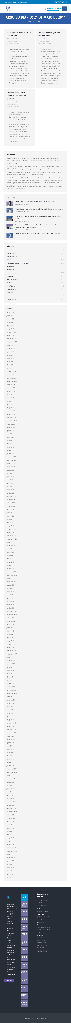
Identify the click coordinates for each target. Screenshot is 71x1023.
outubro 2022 (10, 463)
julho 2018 (9, 628)
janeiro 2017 (10, 687)
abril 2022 (9, 483)
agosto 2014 (10, 782)
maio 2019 (9, 595)
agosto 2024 (10, 391)
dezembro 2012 (11, 848)
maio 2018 (9, 634)
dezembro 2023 (11, 417)
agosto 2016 (10, 703)
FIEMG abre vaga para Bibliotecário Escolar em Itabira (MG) (34, 202)
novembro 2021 (11, 500)
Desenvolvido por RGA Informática (35, 1018)
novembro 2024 (11, 381)
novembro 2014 (11, 772)
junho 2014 (10, 789)
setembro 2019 (11, 582)
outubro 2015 (10, 736)
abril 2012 (9, 874)
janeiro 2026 (10, 335)
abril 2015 (9, 756)
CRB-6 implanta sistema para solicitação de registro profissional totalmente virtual (33, 169)
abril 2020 (9, 559)
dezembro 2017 (11, 651)
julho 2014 (9, 785)
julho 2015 (9, 746)
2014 (34, 21)
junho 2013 (10, 828)
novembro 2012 (11, 851)
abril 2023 (9, 444)
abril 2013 (9, 835)
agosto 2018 (10, 624)
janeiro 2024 (10, 414)
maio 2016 (9, 713)
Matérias (9, 39)
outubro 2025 (10, 345)
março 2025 (10, 368)
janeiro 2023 (10, 454)
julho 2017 (9, 667)
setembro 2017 (11, 661)
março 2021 (10, 526)
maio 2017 (9, 674)
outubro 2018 (10, 618)
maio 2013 (9, 831)
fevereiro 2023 (11, 450)
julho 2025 (9, 355)
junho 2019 (10, 592)
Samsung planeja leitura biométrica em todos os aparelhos (16, 95)
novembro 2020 (11, 539)
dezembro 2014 (11, 769)
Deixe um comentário (12, 43)
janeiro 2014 (10, 805)
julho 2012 (9, 864)
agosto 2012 (10, 861)
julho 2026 (9, 316)
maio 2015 (9, 752)
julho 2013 (9, 825)
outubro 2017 (10, 657)
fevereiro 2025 (11, 371)
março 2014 (10, 798)
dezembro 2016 (11, 690)
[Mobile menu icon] (64, 8)
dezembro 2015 (11, 729)
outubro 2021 (10, 503)
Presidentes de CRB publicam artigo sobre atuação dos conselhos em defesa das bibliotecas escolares (37, 226)
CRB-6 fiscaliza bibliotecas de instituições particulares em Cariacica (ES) (38, 233)
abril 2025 (9, 365)
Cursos (40, 39)
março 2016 (10, 720)
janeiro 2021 (10, 532)
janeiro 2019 (10, 608)
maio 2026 (9, 322)
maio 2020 (9, 555)
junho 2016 (10, 710)
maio (38, 21)
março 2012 (10, 877)
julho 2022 (9, 473)
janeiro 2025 (10, 375)
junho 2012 (10, 867)
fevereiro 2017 (11, 684)
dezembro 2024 (11, 378)
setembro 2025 (11, 348)
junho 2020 (10, 552)
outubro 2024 (10, 385)
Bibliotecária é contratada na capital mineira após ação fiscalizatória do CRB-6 (38, 217)
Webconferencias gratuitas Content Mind (49, 34)
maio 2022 (9, 480)
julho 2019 (9, 588)
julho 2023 (9, 434)
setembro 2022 (11, 467)
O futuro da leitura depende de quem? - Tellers (21, 172)
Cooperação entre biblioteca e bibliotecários (18, 34)
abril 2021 (9, 523)
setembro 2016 (11, 700)
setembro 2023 (11, 427)
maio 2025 (9, 362)
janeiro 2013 (10, 844)
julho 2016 (9, 706)
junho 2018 (10, 631)
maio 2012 (9, 871)
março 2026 (10, 329)
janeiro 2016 (10, 726)
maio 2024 (9, 401)
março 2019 (10, 601)
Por (16, 39)
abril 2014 (9, 795)
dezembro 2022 (11, 457)
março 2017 (10, 680)
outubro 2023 (10, 424)
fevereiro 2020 (11, 565)
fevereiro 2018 (11, 644)
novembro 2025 (11, 342)
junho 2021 (10, 516)
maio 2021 (9, 519)
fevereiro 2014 (11, 802)
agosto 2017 (10, 664)
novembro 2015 (11, 733)
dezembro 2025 (11, 339)
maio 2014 (9, 792)
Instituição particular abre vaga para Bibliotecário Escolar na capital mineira (39, 209)
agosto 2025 (10, 352)
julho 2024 (9, 394)
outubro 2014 (10, 775)
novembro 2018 (11, 615)
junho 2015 (10, 749)
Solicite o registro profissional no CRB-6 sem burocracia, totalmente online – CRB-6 (33, 166)
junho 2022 (10, 477)
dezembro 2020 (11, 536)
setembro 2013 (11, 818)
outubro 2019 (10, 578)
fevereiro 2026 (11, 332)
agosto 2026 (10, 312)
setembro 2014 (11, 779)
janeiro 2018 (10, 647)
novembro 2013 (11, 812)
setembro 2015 (11, 739)
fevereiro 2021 (11, 529)
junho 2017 (10, 670)
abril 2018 (9, 638)
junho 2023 (10, 437)
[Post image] (9, 203)
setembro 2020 (11, 546)
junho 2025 (10, 358)
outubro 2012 (10, 854)
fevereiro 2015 (11, 762)
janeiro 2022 (10, 493)
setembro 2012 (11, 858)
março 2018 (10, 641)
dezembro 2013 (11, 808)
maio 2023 (9, 440)
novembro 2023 (11, 421)
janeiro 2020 (10, 569)
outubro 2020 (10, 542)
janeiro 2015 (10, 766)
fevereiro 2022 (11, 490)
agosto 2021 (10, 509)
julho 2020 (9, 549)
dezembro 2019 (11, 572)
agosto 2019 (10, 585)
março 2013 (10, 838)
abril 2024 (9, 404)
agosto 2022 (10, 470)
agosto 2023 (10, 431)
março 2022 (10, 486)
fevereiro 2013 (11, 841)
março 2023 (10, 447)
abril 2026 (9, 325)
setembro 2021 (11, 506)
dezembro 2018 (11, 611)
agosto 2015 (10, 743)
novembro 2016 (11, 693)
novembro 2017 (11, 654)
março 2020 (10, 562)
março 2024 (10, 408)
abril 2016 (9, 716)
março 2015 (10, 759)
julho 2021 (9, 513)
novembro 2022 (11, 460)
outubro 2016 (10, 697)
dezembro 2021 (11, 496)
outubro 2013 (10, 815)
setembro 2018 (11, 621)
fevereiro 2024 (11, 411)
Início (29, 21)
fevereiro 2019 (11, 605)
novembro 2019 (11, 575)
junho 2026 (10, 319)
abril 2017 (9, 677)
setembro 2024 (11, 388)
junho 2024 (10, 398)
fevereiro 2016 (11, 723)
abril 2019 (9, 598)
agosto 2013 (10, 821)
